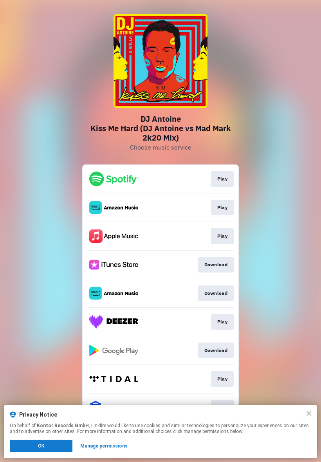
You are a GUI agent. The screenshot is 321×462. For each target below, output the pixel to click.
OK (41, 446)
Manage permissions (104, 446)
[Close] (309, 413)
